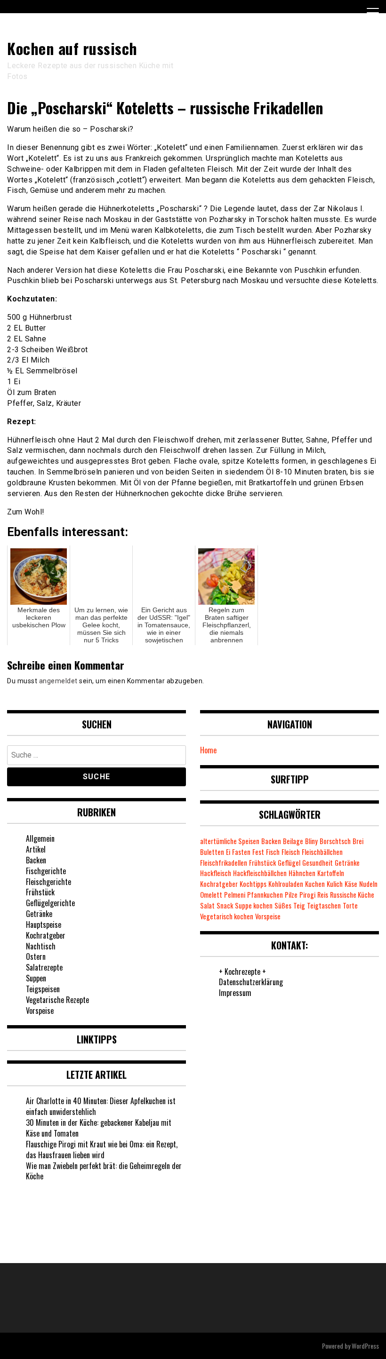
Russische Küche (352, 895)
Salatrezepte (44, 967)
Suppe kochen (254, 905)
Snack (225, 905)
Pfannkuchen (265, 895)
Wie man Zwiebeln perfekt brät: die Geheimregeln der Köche (104, 1171)
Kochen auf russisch (72, 48)
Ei (228, 852)
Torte (350, 905)
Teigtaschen (324, 905)
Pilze (291, 895)
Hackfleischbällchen (260, 873)
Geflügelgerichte (50, 903)
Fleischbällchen (322, 852)
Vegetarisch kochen (226, 916)
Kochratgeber (45, 935)
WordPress (365, 1346)
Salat (207, 905)
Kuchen (315, 884)
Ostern (36, 956)
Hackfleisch (215, 873)
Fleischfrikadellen (223, 863)
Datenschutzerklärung (251, 982)
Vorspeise (40, 1010)
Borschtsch (335, 841)
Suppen (36, 978)
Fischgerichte (46, 871)
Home (208, 750)
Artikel (36, 849)
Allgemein (40, 838)
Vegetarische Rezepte (57, 999)
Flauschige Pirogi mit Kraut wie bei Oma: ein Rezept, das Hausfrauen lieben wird (101, 1149)
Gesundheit (317, 863)
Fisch (273, 852)
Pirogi (307, 895)
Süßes (282, 905)
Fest (258, 852)
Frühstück (40, 892)
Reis (322, 895)
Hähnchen (302, 873)
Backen (36, 860)
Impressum (235, 992)
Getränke (39, 913)
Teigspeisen (43, 989)
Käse (351, 884)
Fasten (241, 852)
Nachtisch (41, 946)
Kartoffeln (330, 873)
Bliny (311, 841)
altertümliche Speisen (229, 841)
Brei (358, 841)
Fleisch (290, 852)
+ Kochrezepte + (242, 971)
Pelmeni (234, 895)
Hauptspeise (43, 924)
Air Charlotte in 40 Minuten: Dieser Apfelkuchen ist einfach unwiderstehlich (101, 1106)
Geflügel (289, 863)
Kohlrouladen (285, 884)
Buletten (212, 852)
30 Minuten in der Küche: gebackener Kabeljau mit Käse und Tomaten (98, 1128)
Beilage (293, 841)
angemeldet (58, 681)
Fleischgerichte (48, 881)
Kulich (335, 884)
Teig (299, 905)
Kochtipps (253, 884)
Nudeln (368, 884)
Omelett (211, 895)
